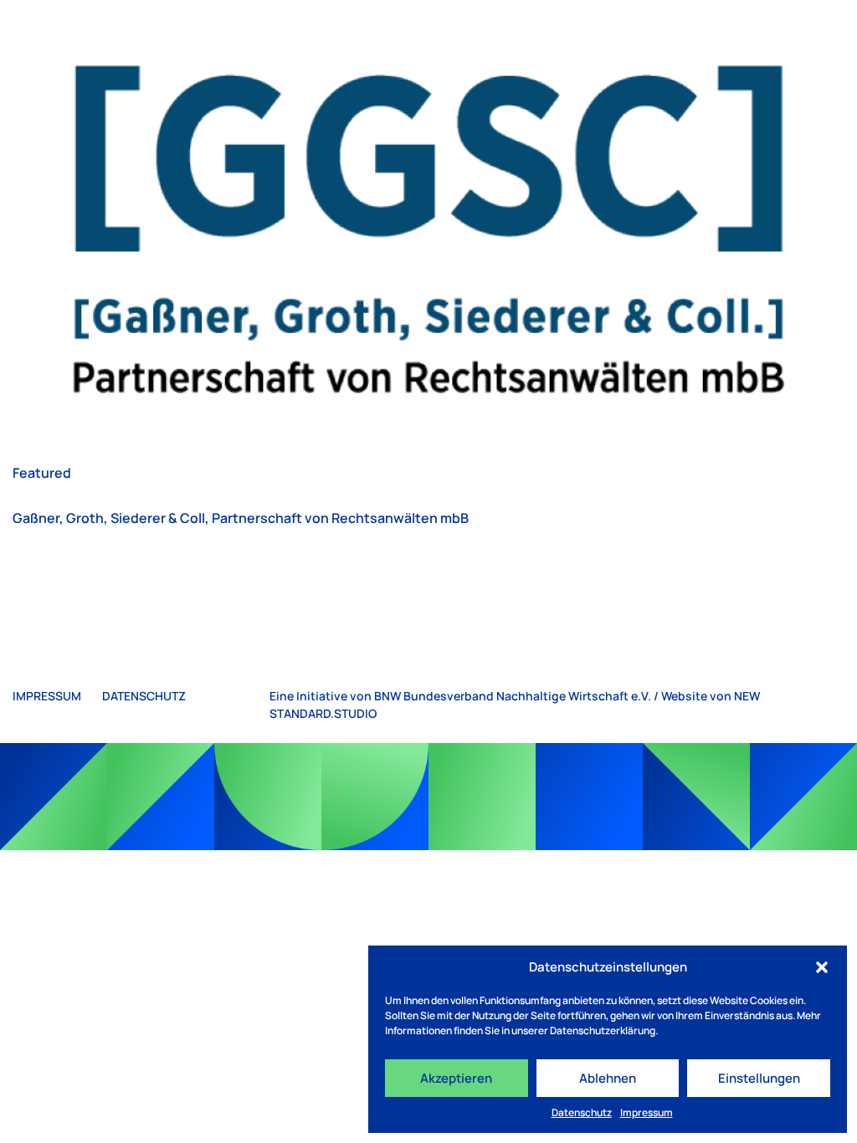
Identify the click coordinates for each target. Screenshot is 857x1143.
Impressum (646, 1112)
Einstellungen (759, 1078)
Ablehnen (607, 1078)
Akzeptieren (456, 1078)
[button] (821, 967)
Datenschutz (582, 1112)
